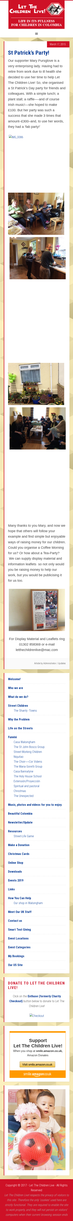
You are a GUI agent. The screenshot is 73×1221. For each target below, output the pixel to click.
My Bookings (16, 956)
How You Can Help (19, 898)
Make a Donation (18, 845)
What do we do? (18, 697)
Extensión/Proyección (27, 781)
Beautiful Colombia (20, 813)
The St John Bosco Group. (29, 747)
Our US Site (15, 965)
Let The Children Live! (36, 15)
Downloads (15, 871)
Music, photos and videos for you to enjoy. (35, 805)
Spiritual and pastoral (26, 786)
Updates (62, 663)
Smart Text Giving (19, 929)
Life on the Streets (20, 728)
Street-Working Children (28, 752)
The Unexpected (24, 796)
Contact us (15, 921)
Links (11, 889)
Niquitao (18, 757)
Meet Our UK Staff (19, 912)
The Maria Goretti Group (28, 766)
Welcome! (14, 679)
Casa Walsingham (24, 742)
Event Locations (18, 938)
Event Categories (19, 947)
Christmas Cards (18, 854)
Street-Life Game (24, 836)
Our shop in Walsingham (28, 903)
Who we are (15, 688)
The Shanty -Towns (25, 710)
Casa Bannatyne (23, 771)
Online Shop (15, 863)
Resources (15, 831)
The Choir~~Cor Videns (28, 761)
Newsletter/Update (20, 822)
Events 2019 (15, 880)
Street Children (18, 705)
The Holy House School (28, 776)
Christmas (20, 791)
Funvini (12, 737)
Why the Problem (19, 719)
